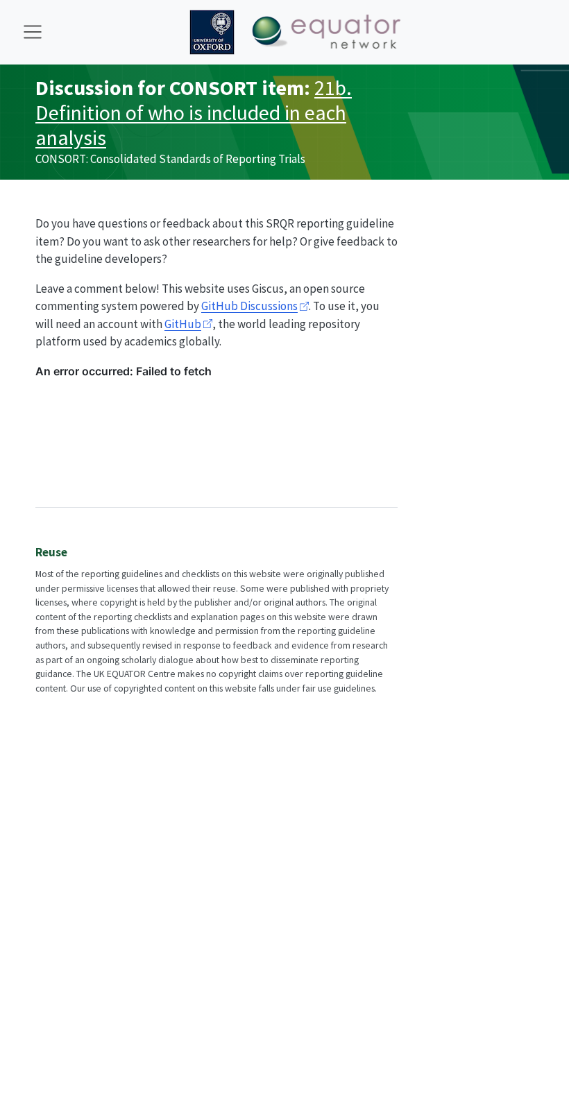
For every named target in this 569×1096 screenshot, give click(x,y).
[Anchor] (75, 551)
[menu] (32, 32)
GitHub (182, 324)
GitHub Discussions (249, 306)
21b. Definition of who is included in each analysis (193, 113)
